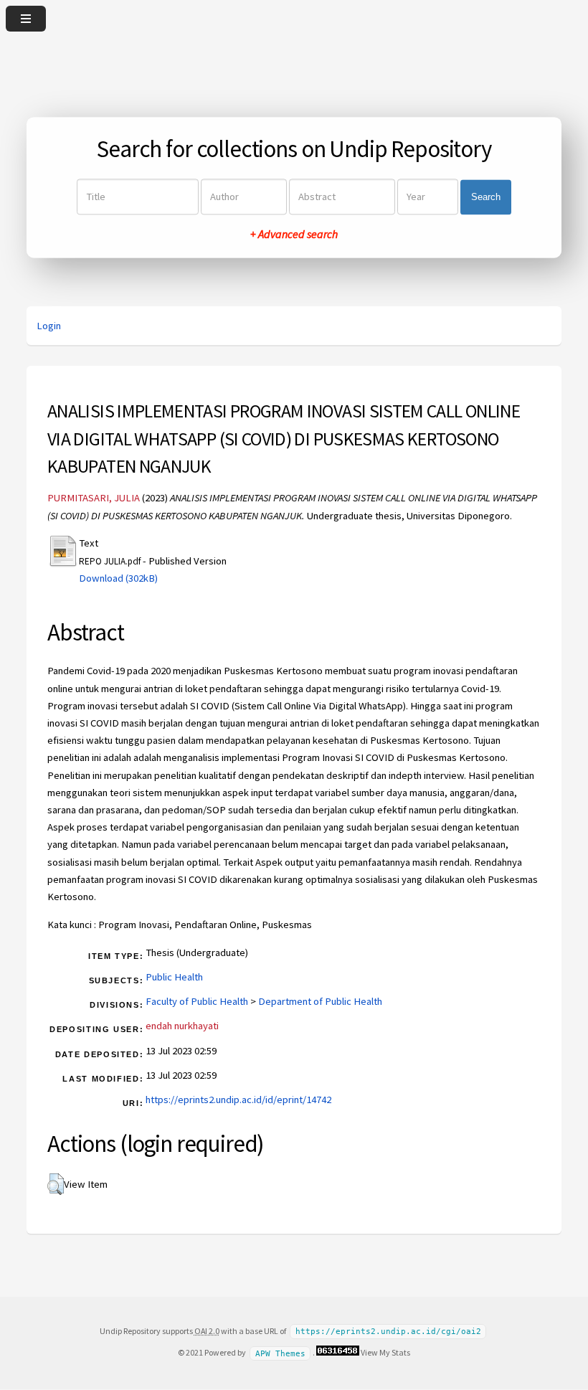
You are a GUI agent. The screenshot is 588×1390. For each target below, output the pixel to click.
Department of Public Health (320, 1001)
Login (49, 325)
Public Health (174, 976)
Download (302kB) (118, 578)
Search (486, 197)
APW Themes (280, 1353)
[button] (55, 1184)
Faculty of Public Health (197, 1001)
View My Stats (385, 1352)
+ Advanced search (294, 234)
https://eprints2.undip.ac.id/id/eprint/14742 (238, 1099)
